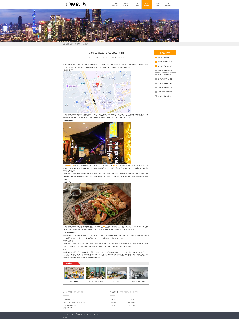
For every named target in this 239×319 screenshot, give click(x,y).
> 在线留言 (113, 305)
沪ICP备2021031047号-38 (83, 314)
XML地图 (95, 314)
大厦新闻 (85, 44)
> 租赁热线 (131, 305)
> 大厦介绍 (131, 299)
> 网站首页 (113, 299)
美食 (104, 227)
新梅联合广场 (70, 165)
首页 (71, 44)
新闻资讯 (77, 44)
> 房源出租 (113, 302)
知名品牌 (114, 165)
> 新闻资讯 (131, 302)
